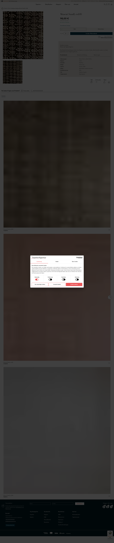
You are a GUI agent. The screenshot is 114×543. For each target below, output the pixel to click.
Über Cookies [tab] (75, 261)
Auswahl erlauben (57, 284)
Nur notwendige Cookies (40, 284)
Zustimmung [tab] (39, 261)
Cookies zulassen (74, 284)
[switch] (50, 279)
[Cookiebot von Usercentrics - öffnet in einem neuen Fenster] (77, 258)
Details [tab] (57, 261)
